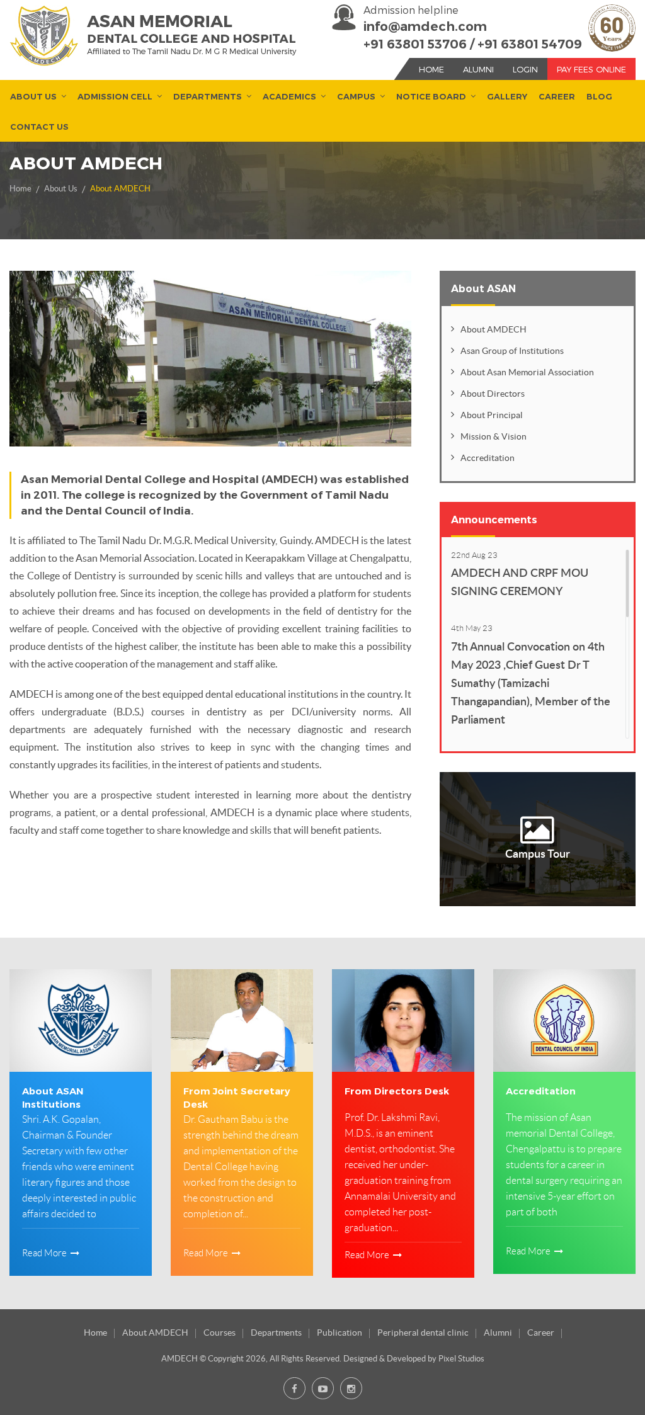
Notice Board (431, 96)
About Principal (491, 415)
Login (525, 69)
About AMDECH (120, 188)
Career (557, 96)
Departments (207, 96)
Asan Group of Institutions (512, 351)
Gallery (507, 96)
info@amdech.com (425, 26)
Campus (356, 96)
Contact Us (39, 127)
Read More (45, 1253)
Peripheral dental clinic (423, 1332)
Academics (289, 96)
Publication (339, 1332)
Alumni (478, 69)
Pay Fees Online (591, 69)
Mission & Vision (493, 436)
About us (33, 96)
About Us (60, 188)
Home (431, 69)
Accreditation (487, 458)
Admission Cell (114, 96)
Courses (219, 1332)
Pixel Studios (461, 1358)
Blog (599, 96)
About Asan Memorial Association (527, 372)
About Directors (492, 394)
